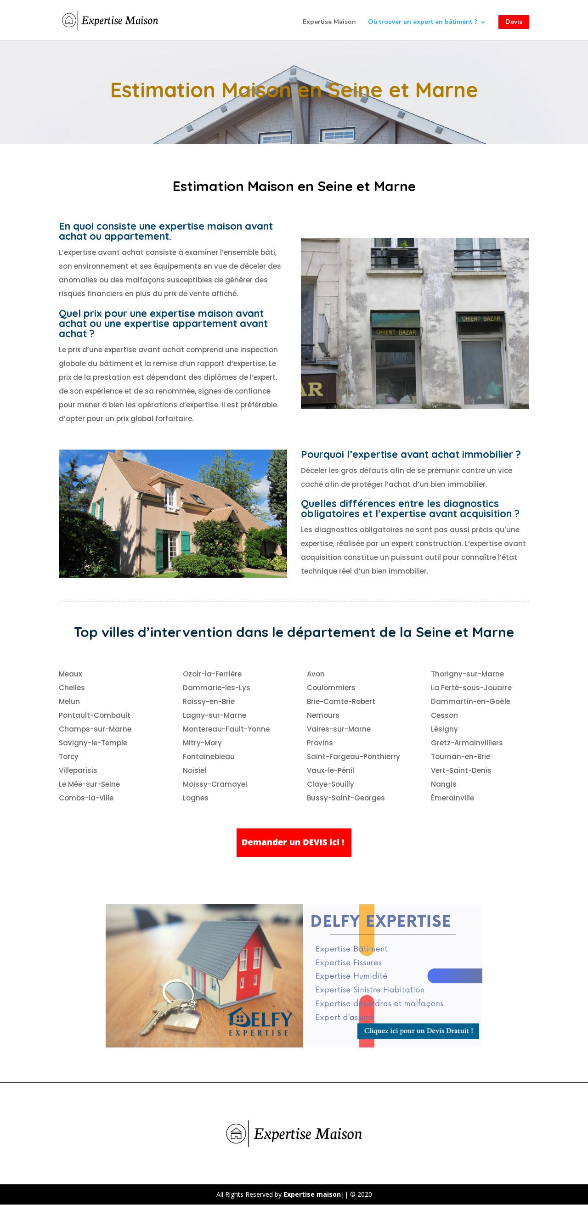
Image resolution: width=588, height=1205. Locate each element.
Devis (513, 21)
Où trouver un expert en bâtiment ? (422, 22)
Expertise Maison (329, 22)
